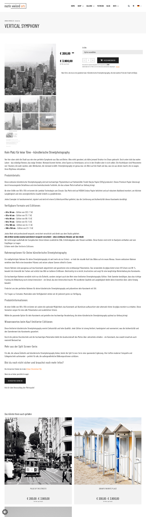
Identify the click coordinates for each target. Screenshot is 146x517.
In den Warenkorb (109, 60)
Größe (84, 47)
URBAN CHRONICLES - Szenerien (12, 21)
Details (117, 66)
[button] (129, 4)
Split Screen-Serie (76, 353)
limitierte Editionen (26, 246)
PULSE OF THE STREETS (38, 488)
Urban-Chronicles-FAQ (33, 369)
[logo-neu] (15, 4)
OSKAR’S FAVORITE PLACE (108, 488)
